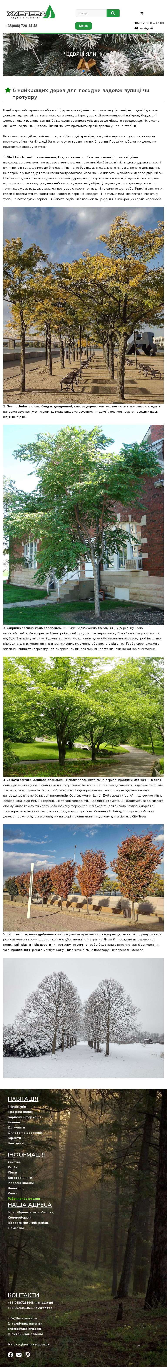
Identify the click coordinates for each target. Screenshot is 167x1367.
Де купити (16, 1127)
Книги (13, 1193)
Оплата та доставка (25, 1133)
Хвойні (13, 1167)
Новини (14, 1122)
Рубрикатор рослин (24, 1199)
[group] (83, 54)
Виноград (16, 1188)
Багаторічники (20, 1178)
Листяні (14, 1162)
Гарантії (14, 1138)
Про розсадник (20, 1112)
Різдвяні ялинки (21, 1183)
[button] (80, 71)
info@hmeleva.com (22, 1318)
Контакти (16, 1143)
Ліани (12, 1172)
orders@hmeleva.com (24, 1329)
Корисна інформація (24, 1117)
